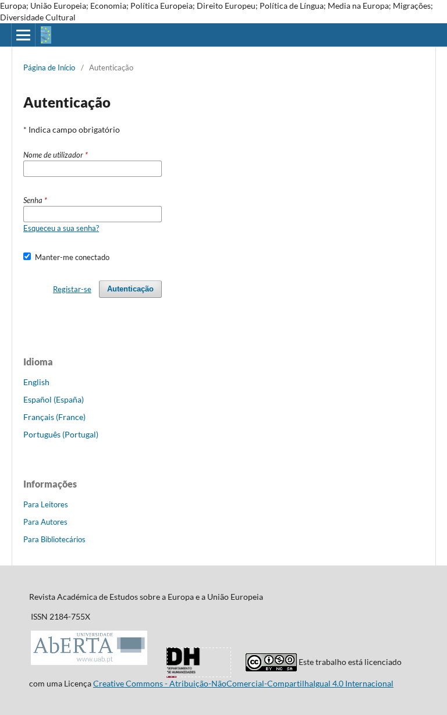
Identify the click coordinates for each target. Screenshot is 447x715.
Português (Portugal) (60, 434)
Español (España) (53, 399)
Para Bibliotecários (54, 539)
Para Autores (45, 522)
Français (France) (54, 417)
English (36, 382)
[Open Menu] (23, 35)
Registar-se (72, 289)
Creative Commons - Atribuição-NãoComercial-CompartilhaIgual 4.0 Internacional (243, 683)
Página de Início (49, 67)
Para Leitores (45, 504)
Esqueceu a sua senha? (61, 228)
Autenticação (130, 288)
